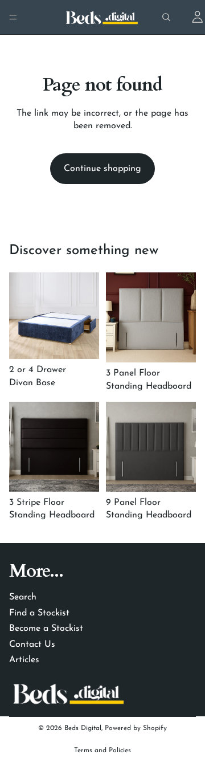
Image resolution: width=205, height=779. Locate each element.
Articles (24, 659)
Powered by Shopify (136, 728)
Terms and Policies (102, 750)
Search (22, 597)
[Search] (166, 17)
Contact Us (32, 644)
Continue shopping (102, 168)
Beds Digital (82, 728)
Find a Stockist (39, 613)
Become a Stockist (46, 628)
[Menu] (13, 17)
